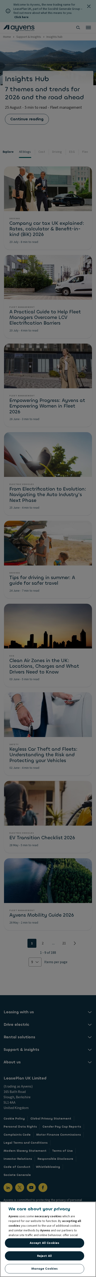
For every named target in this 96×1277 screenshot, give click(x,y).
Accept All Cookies (44, 1243)
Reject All (44, 1256)
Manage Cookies (44, 1269)
